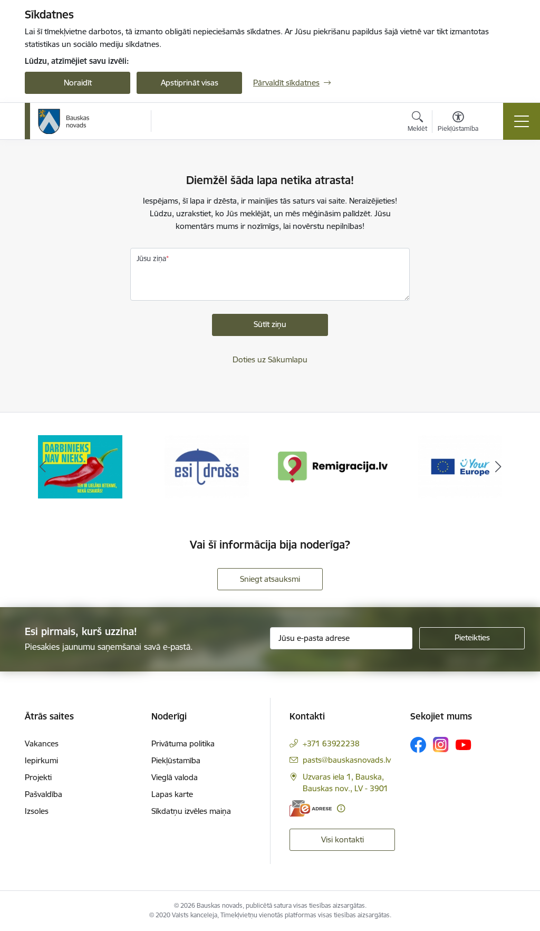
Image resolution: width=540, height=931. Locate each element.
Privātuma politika (183, 743)
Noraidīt (78, 83)
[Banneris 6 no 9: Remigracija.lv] (206, 466)
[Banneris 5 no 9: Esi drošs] (80, 466)
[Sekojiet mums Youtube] (463, 744)
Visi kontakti (342, 839)
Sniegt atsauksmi (270, 579)
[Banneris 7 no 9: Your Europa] (333, 466)
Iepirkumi (41, 760)
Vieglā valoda (174, 777)
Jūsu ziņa (151, 258)
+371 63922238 (331, 743)
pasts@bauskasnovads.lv (347, 760)
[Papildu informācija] (341, 808)
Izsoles (37, 811)
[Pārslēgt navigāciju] (521, 121)
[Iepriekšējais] (42, 467)
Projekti (38, 777)
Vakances (42, 743)
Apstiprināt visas (189, 83)
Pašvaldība (43, 794)
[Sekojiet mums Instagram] (441, 744)
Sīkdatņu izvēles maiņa (191, 811)
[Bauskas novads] (64, 121)
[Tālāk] (497, 467)
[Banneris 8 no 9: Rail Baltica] (460, 466)
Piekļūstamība (175, 760)
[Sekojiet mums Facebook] (418, 745)
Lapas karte (172, 794)
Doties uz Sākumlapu (270, 359)
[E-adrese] (311, 808)
